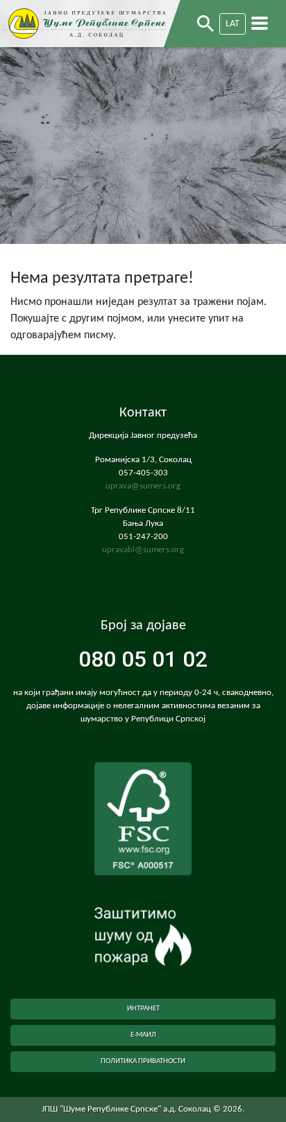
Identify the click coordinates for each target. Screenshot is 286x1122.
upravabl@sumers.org (143, 550)
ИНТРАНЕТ (143, 1009)
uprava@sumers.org (143, 486)
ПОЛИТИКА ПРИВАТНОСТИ (143, 1061)
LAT (232, 24)
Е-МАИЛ (143, 1035)
